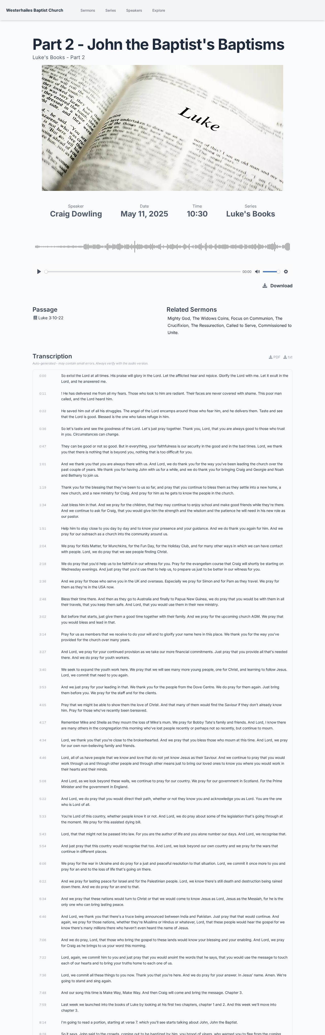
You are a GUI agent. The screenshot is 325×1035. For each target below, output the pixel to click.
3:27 (42, 652)
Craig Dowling (76, 213)
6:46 (42, 917)
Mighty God (179, 318)
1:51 (42, 528)
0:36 (42, 429)
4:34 (42, 740)
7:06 (42, 940)
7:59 (42, 1005)
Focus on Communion (252, 318)
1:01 (42, 464)
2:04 (42, 546)
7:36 (42, 975)
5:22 (42, 799)
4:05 (42, 705)
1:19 (42, 487)
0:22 (42, 411)
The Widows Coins (210, 318)
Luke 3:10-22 (50, 317)
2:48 (42, 599)
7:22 (42, 957)
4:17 (42, 722)
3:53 (42, 687)
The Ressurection (207, 325)
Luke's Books (250, 213)
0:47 (42, 446)
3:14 (42, 634)
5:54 (42, 846)
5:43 (42, 834)
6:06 (42, 863)
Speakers (134, 10)
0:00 (42, 376)
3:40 (42, 670)
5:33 (42, 816)
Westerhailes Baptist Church (34, 10)
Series (110, 10)
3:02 (42, 617)
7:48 (42, 993)
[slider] (142, 271)
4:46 (42, 758)
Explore (158, 10)
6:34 (42, 899)
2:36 (42, 581)
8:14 (42, 1022)
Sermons (87, 10)
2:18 (42, 564)
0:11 (42, 393)
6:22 (42, 881)
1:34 (42, 505)
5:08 (42, 781)
